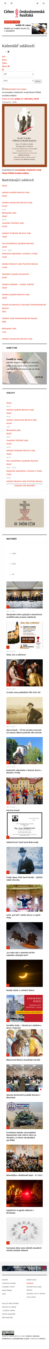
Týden (4, 63)
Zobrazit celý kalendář (24, 485)
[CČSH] (24, 13)
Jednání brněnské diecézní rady (16, 233)
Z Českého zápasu (8, 1310)
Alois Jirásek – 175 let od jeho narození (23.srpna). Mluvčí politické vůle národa (24, 731)
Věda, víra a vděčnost (16, 655)
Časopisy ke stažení (9, 1307)
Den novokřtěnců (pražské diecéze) (18, 243)
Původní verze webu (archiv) (34, 1288)
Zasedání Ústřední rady (13, 223)
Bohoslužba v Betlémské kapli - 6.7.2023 (24, 1175)
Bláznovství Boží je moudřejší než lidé (23, 1060)
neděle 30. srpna (23, 25)
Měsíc (4, 60)
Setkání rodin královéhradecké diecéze (19, 318)
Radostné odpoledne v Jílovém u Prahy (19, 253)
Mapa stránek (7, 1290)
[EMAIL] (8, 52)
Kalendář (30, 1283)
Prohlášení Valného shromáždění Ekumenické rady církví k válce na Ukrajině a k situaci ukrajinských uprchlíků (21, 1136)
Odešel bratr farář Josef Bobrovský (22, 842)
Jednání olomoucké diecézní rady (17, 202)
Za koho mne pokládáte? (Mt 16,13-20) (23, 692)
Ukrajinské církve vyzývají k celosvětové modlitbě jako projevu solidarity (24, 615)
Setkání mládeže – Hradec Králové (18, 284)
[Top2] (24, 1268)
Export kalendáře (8, 1314)
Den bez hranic (13, 810)
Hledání (5, 1280)
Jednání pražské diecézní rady (15, 192)
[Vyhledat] (3, 70)
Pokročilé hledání (9, 1283)
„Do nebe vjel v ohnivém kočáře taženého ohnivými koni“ (20, 954)
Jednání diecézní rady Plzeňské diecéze (20, 264)
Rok (3, 57)
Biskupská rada (9, 213)
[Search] (43, 3)
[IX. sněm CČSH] (24, 513)
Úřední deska (31, 1280)
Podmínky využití (8, 1287)
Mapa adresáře (7, 1318)
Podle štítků (31, 1297)
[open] (5, 3)
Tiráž (4, 1294)
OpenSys (42, 1339)
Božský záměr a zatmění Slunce (20, 990)
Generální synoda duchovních (15, 274)
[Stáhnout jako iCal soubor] (14, 89)
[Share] (37, 3)
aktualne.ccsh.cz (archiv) (36, 1294)
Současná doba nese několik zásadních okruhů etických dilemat (24, 1249)
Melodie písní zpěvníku (10, 1303)
